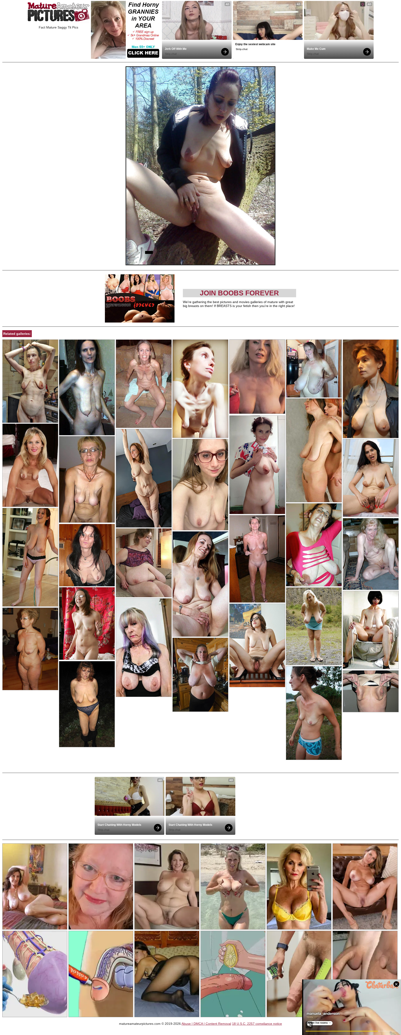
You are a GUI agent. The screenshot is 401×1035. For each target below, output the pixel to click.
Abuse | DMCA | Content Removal (206, 1024)
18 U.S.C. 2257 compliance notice (257, 1024)
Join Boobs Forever (239, 293)
